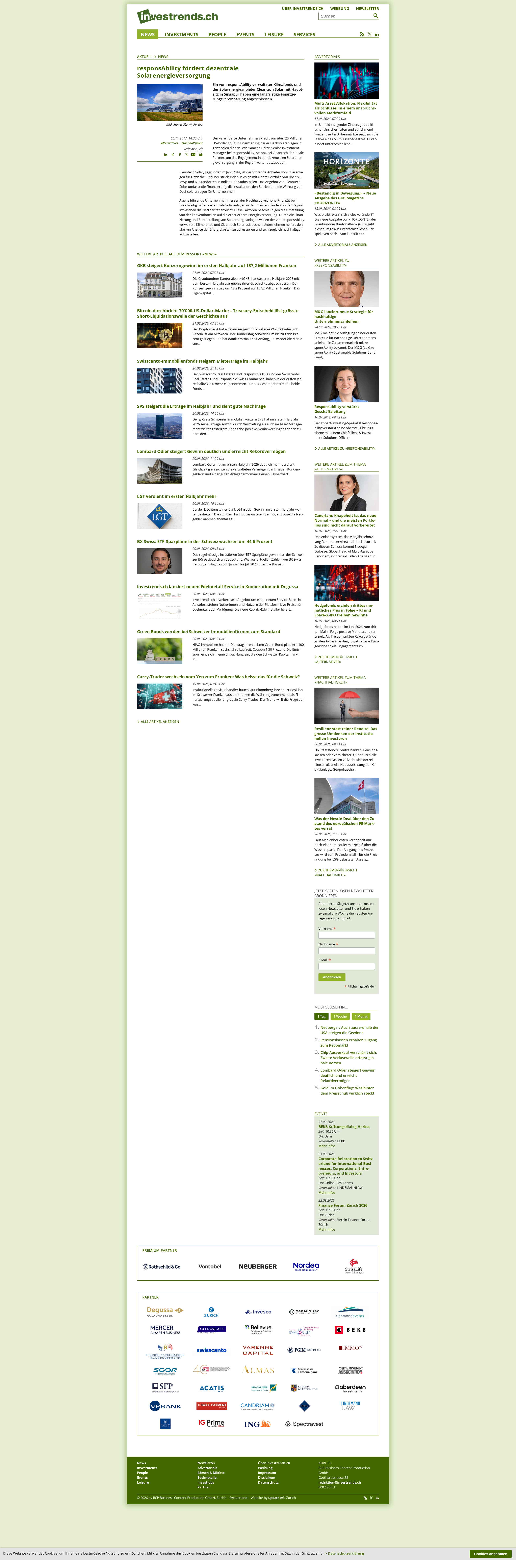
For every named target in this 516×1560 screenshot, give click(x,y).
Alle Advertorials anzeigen (343, 244)
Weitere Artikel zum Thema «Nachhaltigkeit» (340, 680)
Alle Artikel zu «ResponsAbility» (347, 448)
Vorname (327, 928)
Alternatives (169, 143)
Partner (150, 1297)
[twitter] (184, 156)
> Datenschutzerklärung (344, 1553)
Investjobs (206, 1482)
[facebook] (177, 156)
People (217, 34)
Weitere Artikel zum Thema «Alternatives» (340, 466)
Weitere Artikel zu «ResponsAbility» (331, 262)
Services (304, 34)
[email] (192, 156)
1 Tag (321, 1016)
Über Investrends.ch (303, 8)
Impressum (267, 1473)
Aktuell (144, 56)
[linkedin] (163, 156)
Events (245, 34)
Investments (181, 34)
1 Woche (340, 1016)
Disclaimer (266, 1477)
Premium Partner (159, 1250)
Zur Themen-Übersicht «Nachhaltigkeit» (335, 872)
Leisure (274, 34)
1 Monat (361, 1016)
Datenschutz (268, 1482)
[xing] (170, 156)
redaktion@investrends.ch (339, 1482)
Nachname (328, 944)
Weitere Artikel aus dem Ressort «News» (177, 254)
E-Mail (324, 960)
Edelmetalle (207, 1477)
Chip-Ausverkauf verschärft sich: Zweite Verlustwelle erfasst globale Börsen (348, 1057)
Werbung (339, 8)
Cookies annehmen (490, 1554)
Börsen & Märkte (211, 1473)
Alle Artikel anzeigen (160, 721)
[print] (199, 156)
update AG (276, 1497)
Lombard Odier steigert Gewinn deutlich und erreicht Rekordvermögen (347, 1075)
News (148, 34)
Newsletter (367, 8)
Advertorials (327, 56)
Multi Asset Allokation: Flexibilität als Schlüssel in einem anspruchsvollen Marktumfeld (345, 108)
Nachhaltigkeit (192, 143)
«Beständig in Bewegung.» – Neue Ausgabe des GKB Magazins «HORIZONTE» (345, 198)
